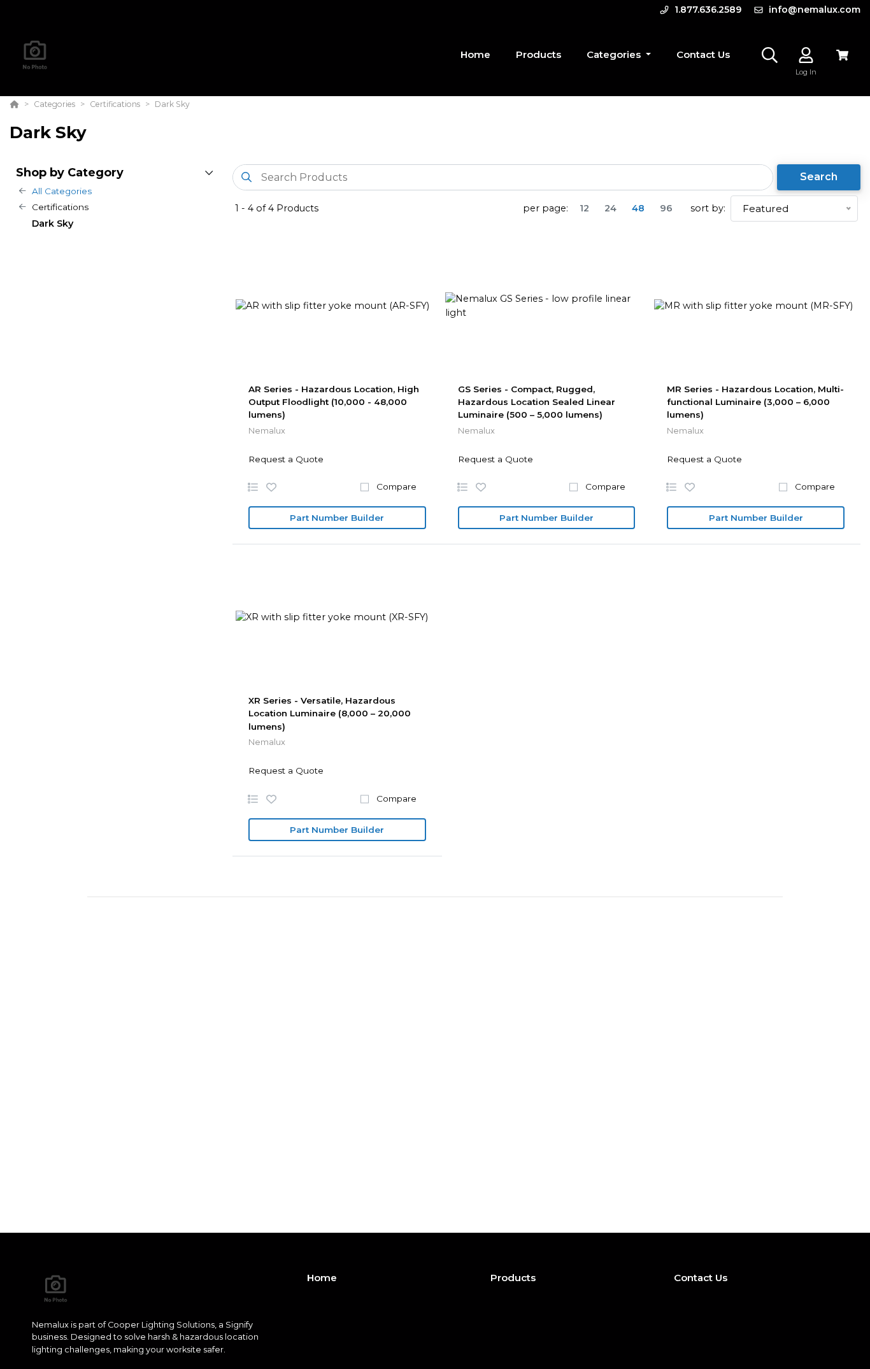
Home (322, 1278)
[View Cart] (842, 55)
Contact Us (700, 1278)
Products (513, 1278)
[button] (618, 55)
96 (666, 208)
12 (584, 208)
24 (610, 208)
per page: (545, 208)
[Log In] (806, 55)
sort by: (707, 208)
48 (638, 208)
